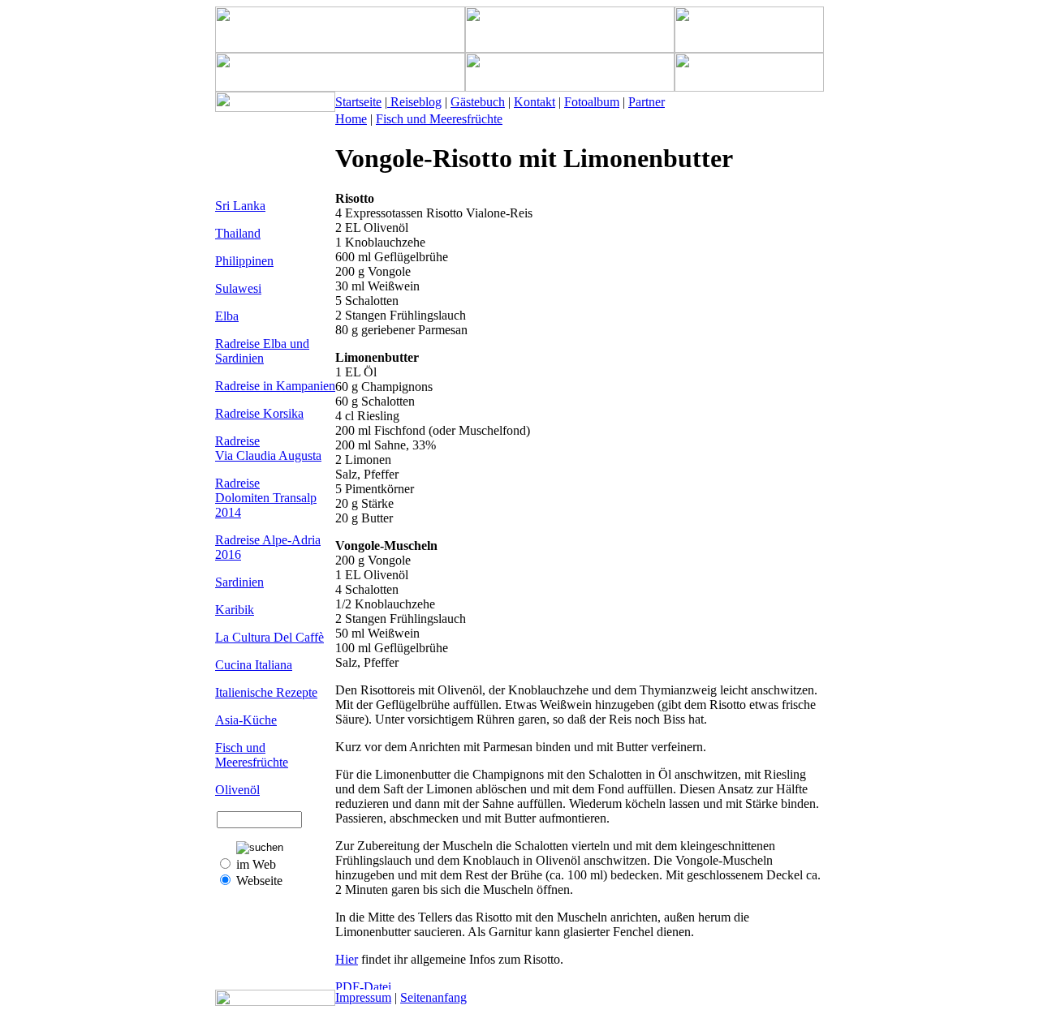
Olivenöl (237, 790)
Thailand (238, 233)
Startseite (358, 102)
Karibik (234, 610)
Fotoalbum (591, 102)
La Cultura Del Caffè (269, 637)
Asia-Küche (246, 720)
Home (351, 119)
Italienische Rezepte (266, 692)
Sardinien (239, 582)
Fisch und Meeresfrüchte (251, 755)
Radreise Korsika (259, 413)
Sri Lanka (240, 206)
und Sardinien (262, 351)
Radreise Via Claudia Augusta (268, 448)
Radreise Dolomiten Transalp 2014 (266, 497)
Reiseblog (414, 102)
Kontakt (534, 102)
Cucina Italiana (253, 665)
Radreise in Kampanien (275, 386)
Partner (646, 102)
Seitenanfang (433, 997)
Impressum (363, 997)
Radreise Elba (252, 343)
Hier (346, 959)
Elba (227, 316)
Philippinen (244, 261)
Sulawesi (238, 288)
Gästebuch (478, 102)
